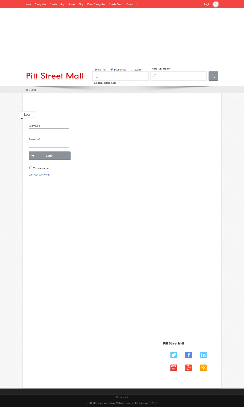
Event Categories (96, 4)
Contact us (131, 4)
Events (137, 69)
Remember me (41, 168)
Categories (40, 4)
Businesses (120, 69)
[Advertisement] (122, 37)
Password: (34, 139)
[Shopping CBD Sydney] (55, 79)
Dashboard (122, 397)
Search (213, 76)
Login (207, 4)
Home (28, 4)
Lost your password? (39, 174)
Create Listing (57, 4)
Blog (81, 4)
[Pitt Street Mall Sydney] (27, 90)
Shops (71, 4)
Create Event (116, 4)
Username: (35, 125)
